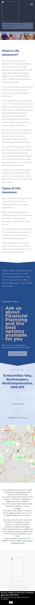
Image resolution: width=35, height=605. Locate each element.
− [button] (2, 430)
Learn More (12, 599)
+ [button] (2, 427)
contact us (17, 353)
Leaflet (33, 481)
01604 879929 (17, 404)
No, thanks (5, 602)
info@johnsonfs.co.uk (17, 417)
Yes (11, 602)
